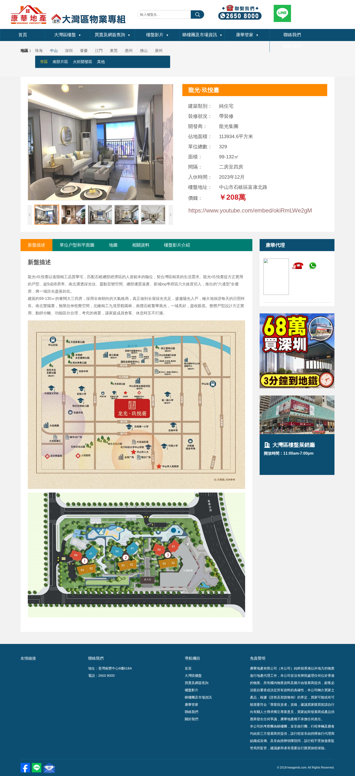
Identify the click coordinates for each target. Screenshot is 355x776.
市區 (44, 62)
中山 (54, 51)
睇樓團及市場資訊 (202, 34)
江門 (99, 51)
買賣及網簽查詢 (112, 34)
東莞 (114, 51)
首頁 (22, 34)
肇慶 (84, 51)
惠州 (129, 51)
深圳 (69, 51)
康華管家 (247, 34)
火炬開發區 (82, 62)
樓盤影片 (157, 34)
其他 (101, 62)
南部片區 (60, 62)
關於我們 (292, 46)
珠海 (39, 51)
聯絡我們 (292, 34)
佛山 (144, 51)
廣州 (159, 51)
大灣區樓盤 (67, 34)
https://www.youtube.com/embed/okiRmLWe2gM (250, 210)
